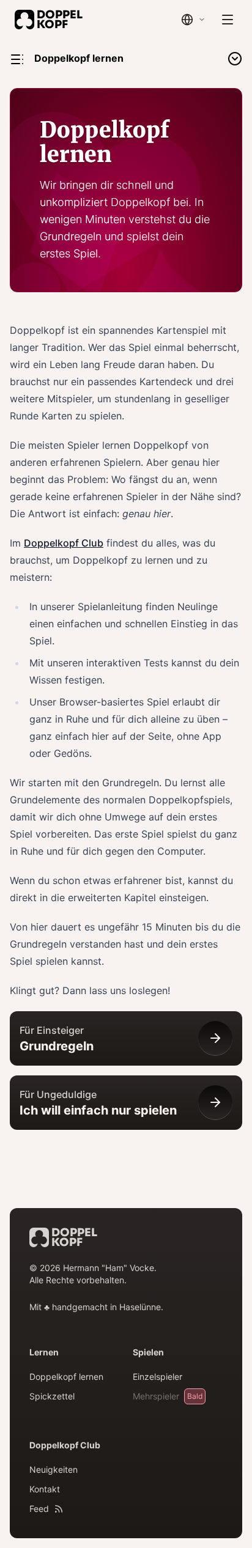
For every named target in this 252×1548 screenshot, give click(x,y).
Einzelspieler (157, 1376)
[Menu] (227, 19)
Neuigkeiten (53, 1469)
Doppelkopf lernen (66, 1376)
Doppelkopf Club (63, 543)
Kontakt (44, 1489)
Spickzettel (52, 1396)
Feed (39, 1508)
